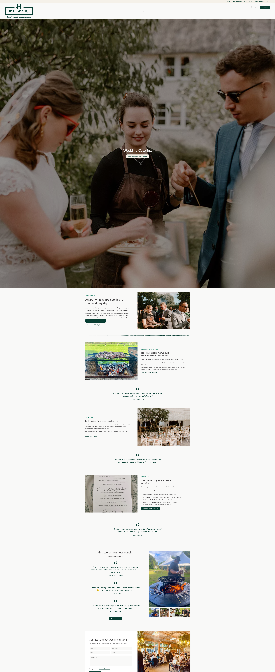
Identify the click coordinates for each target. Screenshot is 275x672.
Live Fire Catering (139, 11)
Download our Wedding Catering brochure (97, 325)
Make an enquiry (115, 619)
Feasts (131, 11)
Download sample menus (149, 508)
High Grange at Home (237, 1)
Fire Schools (124, 11)
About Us (229, 1)
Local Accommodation (259, 1)
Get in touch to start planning (94, 321)
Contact (267, 1)
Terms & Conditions (104, 669)
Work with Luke (150, 11)
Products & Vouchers (248, 1)
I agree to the (100, 669)
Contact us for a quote (91, 436)
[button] (188, 579)
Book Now (264, 7)
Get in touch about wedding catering (137, 156)
